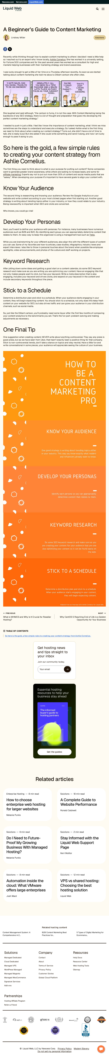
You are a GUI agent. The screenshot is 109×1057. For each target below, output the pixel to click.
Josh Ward (11, 896)
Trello (92, 234)
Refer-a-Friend (10, 1005)
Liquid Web (65, 896)
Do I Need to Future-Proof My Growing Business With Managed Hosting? (26, 844)
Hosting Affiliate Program (14, 1001)
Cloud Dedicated (11, 961)
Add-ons (7, 985)
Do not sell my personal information (55, 1051)
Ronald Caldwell (68, 810)
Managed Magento (12, 973)
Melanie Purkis (13, 815)
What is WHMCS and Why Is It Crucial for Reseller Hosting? (27, 616)
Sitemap (76, 969)
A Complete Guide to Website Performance (78, 802)
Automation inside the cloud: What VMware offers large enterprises (26, 885)
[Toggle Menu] (103, 9)
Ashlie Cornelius (58, 59)
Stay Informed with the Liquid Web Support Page (79, 842)
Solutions (99, 37)
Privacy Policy (45, 969)
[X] (10, 49)
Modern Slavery (81, 1048)
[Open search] (96, 9)
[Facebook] (5, 49)
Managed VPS (10, 965)
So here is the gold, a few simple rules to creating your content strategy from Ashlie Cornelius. (48, 636)
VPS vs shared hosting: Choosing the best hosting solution (79, 885)
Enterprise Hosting (15, 793)
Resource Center (80, 961)
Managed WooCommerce (15, 977)
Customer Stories (46, 973)
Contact (42, 957)
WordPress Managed (13, 969)
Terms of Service (46, 965)
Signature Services (12, 981)
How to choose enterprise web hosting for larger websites (25, 804)
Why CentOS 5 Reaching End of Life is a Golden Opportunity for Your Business (83, 616)
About (41, 961)
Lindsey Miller (18, 37)
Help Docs (77, 957)
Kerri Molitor (66, 853)
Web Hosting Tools (81, 965)
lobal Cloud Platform (49, 977)
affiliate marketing (12, 174)
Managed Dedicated (12, 957)
